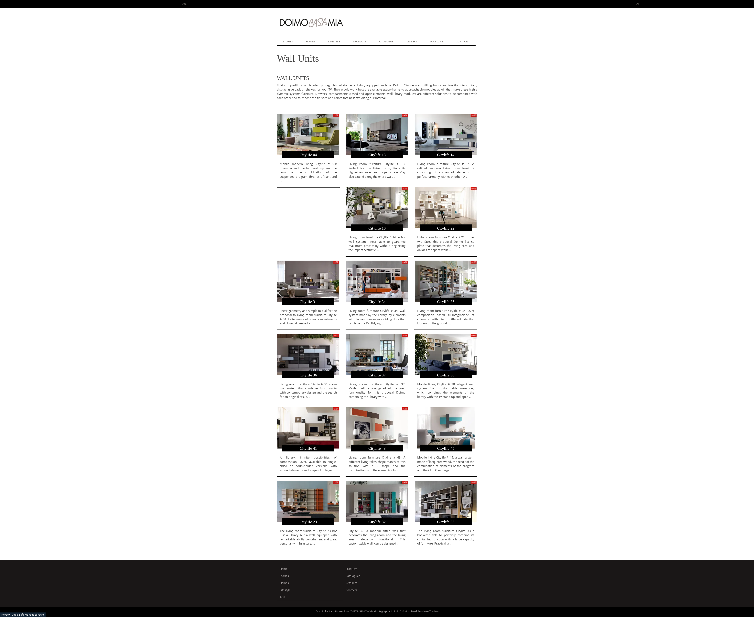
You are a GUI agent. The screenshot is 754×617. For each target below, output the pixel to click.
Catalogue (386, 41)
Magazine (436, 41)
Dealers (411, 41)
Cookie (16, 614)
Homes (310, 41)
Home (283, 569)
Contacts (462, 41)
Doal (184, 3)
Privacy (5, 614)
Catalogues (353, 576)
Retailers (351, 583)
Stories (288, 41)
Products (359, 41)
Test (282, 597)
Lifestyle (334, 41)
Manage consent (34, 614)
